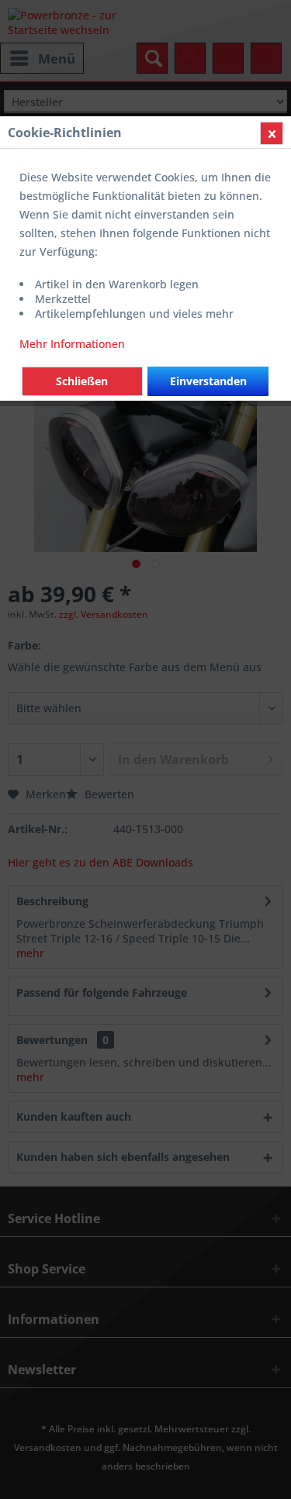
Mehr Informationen (72, 343)
